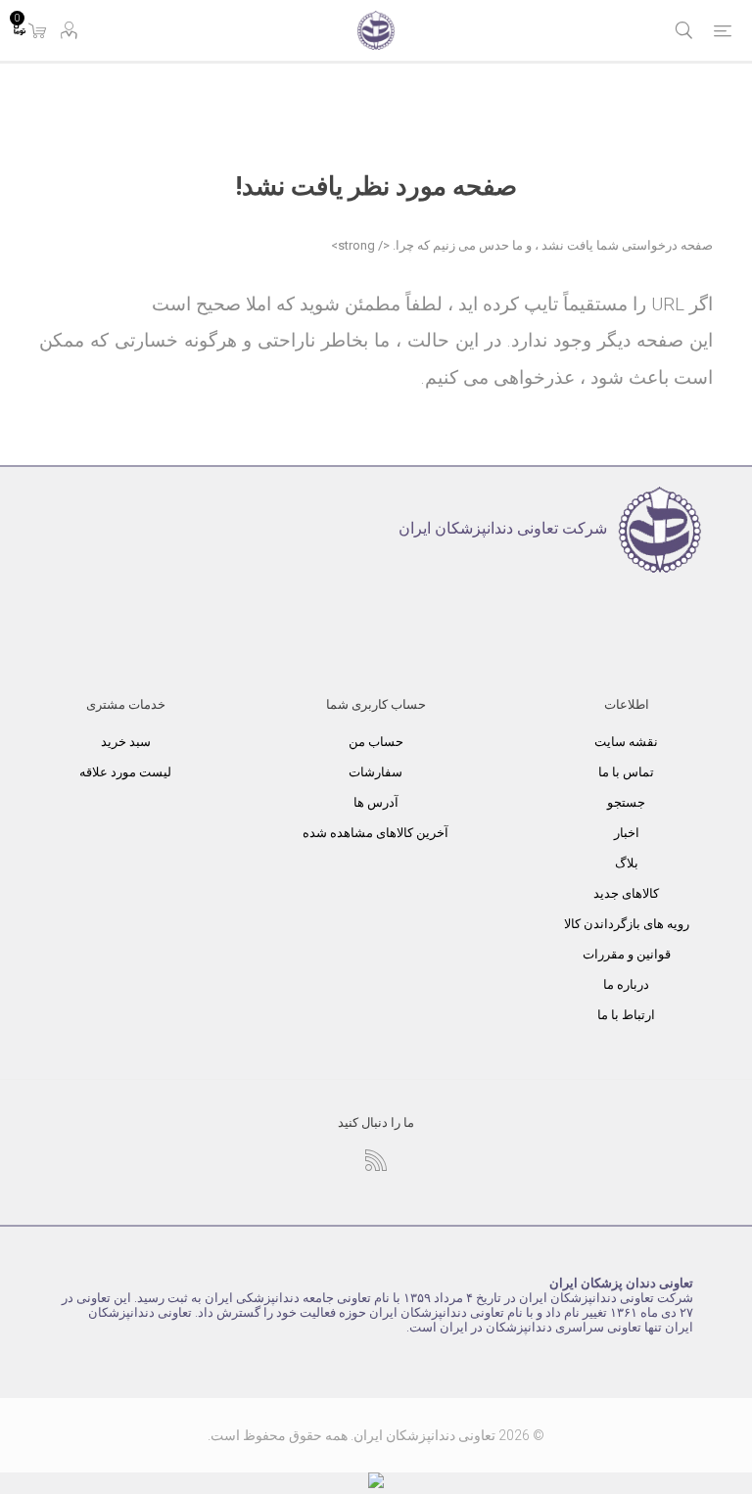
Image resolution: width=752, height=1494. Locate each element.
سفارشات (375, 772)
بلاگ (626, 863)
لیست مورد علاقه (125, 772)
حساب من (376, 741)
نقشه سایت (626, 741)
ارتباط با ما (626, 1014)
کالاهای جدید (626, 893)
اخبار (626, 832)
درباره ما (626, 984)
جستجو (626, 802)
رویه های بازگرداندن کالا (626, 923)
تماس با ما (626, 772)
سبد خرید (126, 741)
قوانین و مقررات (627, 954)
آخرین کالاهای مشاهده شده (375, 832)
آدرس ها (376, 802)
